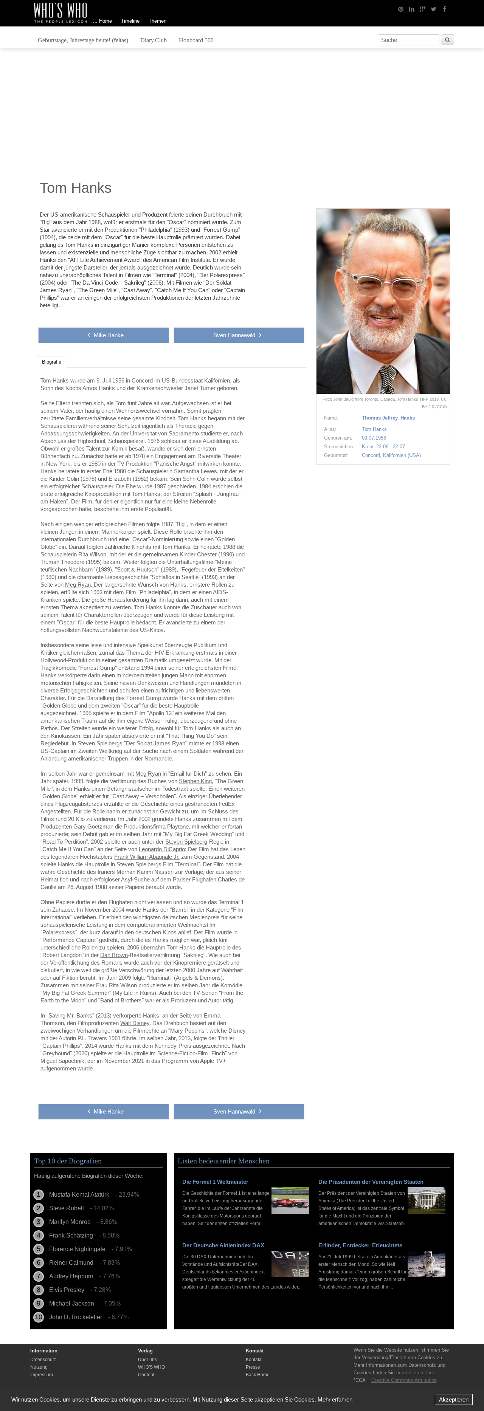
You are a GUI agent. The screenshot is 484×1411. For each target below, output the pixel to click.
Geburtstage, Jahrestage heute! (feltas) (83, 40)
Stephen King (195, 781)
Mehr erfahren (335, 1399)
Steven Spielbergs (100, 743)
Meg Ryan (148, 773)
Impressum (41, 1374)
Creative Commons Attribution (404, 1380)
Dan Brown (114, 955)
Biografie (51, 362)
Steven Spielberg (186, 841)
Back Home (258, 1374)
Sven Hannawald (234, 335)
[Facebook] (444, 8)
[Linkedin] (411, 8)
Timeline (130, 21)
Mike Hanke (109, 335)
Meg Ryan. (79, 584)
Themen (157, 21)
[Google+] (422, 8)
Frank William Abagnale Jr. (147, 856)
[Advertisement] (242, 116)
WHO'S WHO (151, 1367)
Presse (253, 1367)
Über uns (147, 1359)
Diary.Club (153, 40)
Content (146, 1374)
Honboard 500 (196, 40)
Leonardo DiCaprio (162, 849)
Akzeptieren (453, 1399)
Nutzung (39, 1367)
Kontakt (253, 1359)
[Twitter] (433, 8)
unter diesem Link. (416, 1372)
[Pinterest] (400, 8)
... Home (102, 21)
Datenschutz (43, 1359)
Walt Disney (134, 1023)
